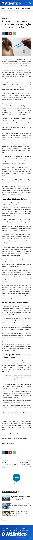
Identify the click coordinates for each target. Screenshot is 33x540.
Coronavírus (8, 16)
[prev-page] (3, 520)
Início (3, 16)
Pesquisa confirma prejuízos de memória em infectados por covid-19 (20, 505)
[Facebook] (3, 33)
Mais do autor (21, 492)
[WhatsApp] (14, 33)
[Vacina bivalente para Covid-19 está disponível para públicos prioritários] (6, 513)
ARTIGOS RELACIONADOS (9, 492)
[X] (6, 33)
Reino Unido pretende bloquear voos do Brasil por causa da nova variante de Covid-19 (9, 465)
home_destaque (10, 443)
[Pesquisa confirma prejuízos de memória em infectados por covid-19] (6, 506)
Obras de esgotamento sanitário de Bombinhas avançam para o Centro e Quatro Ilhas (20, 498)
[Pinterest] (10, 33)
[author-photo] (16, 481)
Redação (6, 30)
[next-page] (5, 520)
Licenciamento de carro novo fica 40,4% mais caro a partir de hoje (24, 464)
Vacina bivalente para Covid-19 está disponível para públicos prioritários (19, 513)
